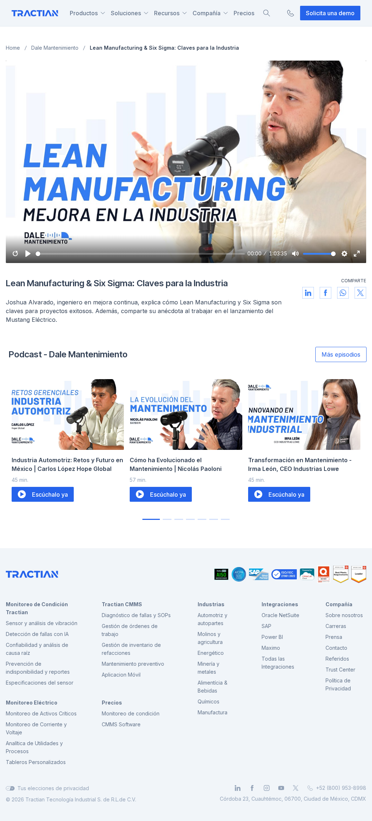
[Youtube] (281, 788)
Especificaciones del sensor (39, 683)
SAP (266, 626)
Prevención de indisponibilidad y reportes (38, 668)
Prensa (334, 637)
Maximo (271, 648)
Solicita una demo (330, 13)
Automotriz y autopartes (212, 619)
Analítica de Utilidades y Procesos (34, 747)
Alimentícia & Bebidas (212, 687)
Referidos (337, 659)
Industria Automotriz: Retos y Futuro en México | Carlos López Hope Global (67, 464)
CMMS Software (121, 724)
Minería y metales (208, 668)
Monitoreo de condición (130, 713)
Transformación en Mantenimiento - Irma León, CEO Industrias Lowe (300, 464)
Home (13, 48)
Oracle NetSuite (280, 615)
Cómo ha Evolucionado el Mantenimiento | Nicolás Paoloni (176, 464)
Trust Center (340, 669)
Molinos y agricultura (210, 638)
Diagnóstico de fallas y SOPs (136, 615)
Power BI (272, 637)
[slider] (140, 253)
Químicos (208, 701)
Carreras (336, 626)
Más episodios (341, 354)
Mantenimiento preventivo (133, 664)
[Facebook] (252, 788)
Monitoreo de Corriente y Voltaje (36, 728)
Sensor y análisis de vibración (41, 623)
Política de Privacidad (338, 684)
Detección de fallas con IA (37, 634)
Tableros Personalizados (36, 762)
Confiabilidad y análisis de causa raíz (37, 649)
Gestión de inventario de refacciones (131, 649)
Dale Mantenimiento (54, 48)
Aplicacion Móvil (121, 675)
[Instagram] (267, 788)
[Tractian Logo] (35, 13)
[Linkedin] (237, 788)
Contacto (336, 648)
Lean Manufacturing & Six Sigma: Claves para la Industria (164, 48)
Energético (211, 653)
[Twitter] (296, 788)
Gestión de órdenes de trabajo (130, 630)
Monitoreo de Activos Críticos (41, 713)
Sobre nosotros (344, 615)
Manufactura (212, 712)
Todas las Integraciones (278, 663)
